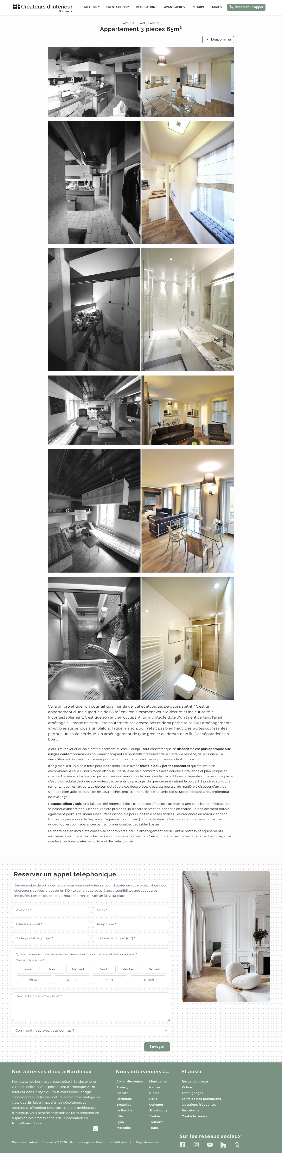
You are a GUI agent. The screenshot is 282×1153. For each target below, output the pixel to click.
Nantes (155, 1087)
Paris (153, 1099)
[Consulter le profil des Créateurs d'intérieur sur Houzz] (223, 1144)
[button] (141, 445)
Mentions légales (81, 1142)
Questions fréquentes (199, 1104)
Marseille (123, 1128)
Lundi (28, 969)
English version (145, 1142)
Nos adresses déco (52, 1071)
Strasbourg (158, 1110)
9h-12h (34, 979)
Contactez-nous (194, 1116)
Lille (119, 1116)
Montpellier (158, 1081)
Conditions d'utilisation (112, 1142)
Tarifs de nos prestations (201, 1099)
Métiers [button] (90, 7)
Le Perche (124, 1110)
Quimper (156, 1104)
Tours (153, 1128)
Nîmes (154, 1093)
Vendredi (129, 969)
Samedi (154, 969)
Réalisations (146, 7)
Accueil (129, 23)
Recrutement (192, 1110)
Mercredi (78, 969)
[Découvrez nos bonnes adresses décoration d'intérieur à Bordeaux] (55, 1129)
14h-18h (110, 979)
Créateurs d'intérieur (46, 8)
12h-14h (72, 979)
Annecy (122, 1087)
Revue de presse (195, 1081)
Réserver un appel (249, 7)
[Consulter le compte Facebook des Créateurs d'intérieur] (183, 1144)
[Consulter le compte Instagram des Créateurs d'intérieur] (196, 1144)
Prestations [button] (116, 7)
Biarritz (122, 1093)
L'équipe (198, 7)
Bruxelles (123, 1104)
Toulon (154, 1116)
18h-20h (148, 979)
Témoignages (192, 1093)
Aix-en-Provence (129, 1081)
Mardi (53, 969)
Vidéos (187, 1087)
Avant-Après (174, 7)
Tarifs (217, 7)
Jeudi (104, 969)
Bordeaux (124, 1099)
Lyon (120, 1122)
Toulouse (156, 1122)
